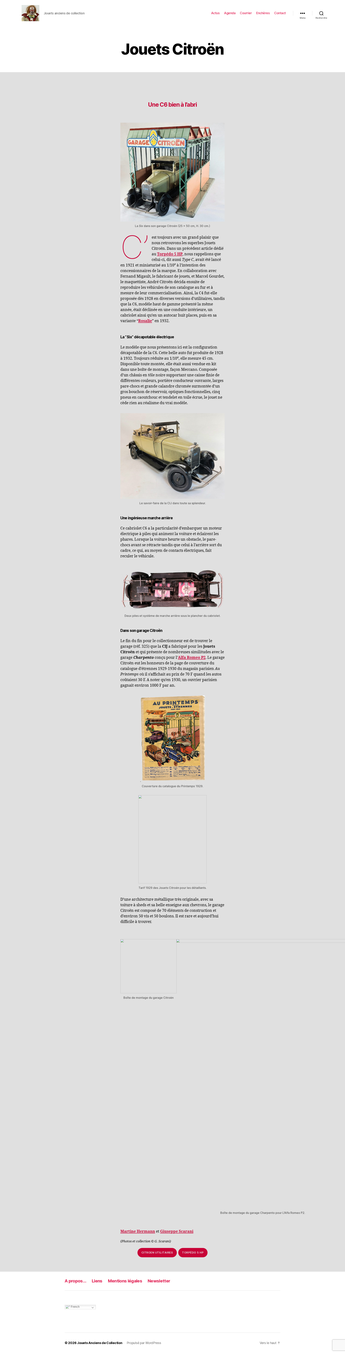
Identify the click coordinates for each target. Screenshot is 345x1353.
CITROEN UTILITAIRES (157, 1252)
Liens (97, 1281)
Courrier (246, 13)
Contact (280, 13)
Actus (215, 13)
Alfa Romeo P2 (192, 657)
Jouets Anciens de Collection (99, 1343)
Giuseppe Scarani (176, 1231)
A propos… (75, 1281)
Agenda (229, 13)
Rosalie (145, 321)
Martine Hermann (137, 1231)
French (74, 1306)
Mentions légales (125, 1281)
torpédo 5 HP (193, 1252)
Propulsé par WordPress (144, 1343)
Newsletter (159, 1281)
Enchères (263, 13)
